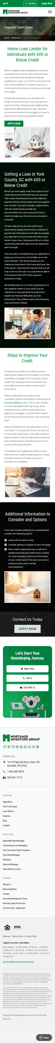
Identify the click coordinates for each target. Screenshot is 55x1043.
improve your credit (13, 375)
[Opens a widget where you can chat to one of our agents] (44, 1038)
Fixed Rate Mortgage (11, 855)
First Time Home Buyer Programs (16, 850)
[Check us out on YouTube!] (21, 747)
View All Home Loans (12, 869)
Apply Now (47, 3)
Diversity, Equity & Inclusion (14, 903)
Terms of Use (17, 936)
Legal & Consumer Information (16, 943)
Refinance (7, 859)
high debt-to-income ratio (20, 237)
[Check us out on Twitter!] (9, 747)
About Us (7, 884)
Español (6, 825)
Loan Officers (8, 811)
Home (6, 38)
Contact (6, 894)
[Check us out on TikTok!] (29, 747)
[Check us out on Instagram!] (13, 747)
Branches (7, 816)
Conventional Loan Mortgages (15, 845)
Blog (5, 821)
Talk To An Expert (10, 806)
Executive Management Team (15, 898)
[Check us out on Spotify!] (37, 747)
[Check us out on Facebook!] (4, 747)
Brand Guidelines (10, 889)
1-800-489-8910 (15, 771)
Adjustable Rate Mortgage (13, 841)
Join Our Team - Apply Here (14, 908)
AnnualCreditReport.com (15, 403)
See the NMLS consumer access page (18, 962)
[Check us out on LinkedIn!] (25, 747)
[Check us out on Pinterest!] (17, 747)
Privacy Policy (31, 936)
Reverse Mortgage (10, 864)
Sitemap (6, 936)
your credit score (38, 105)
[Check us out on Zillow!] (33, 747)
